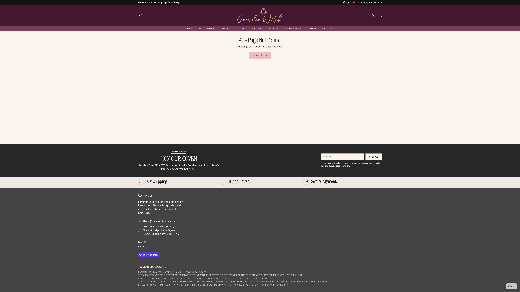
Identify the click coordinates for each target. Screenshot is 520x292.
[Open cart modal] (380, 15)
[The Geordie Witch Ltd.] (260, 15)
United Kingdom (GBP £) (368, 2)
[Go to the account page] (373, 15)
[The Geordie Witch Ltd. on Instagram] (348, 3)
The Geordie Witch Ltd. (169, 271)
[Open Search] (140, 15)
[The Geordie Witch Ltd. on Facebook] (344, 3)
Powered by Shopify (195, 271)
